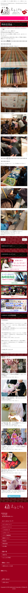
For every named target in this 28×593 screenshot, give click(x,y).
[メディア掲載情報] (14, 311)
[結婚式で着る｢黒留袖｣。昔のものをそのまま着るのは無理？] (14, 388)
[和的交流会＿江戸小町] (14, 284)
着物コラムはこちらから (14, 496)
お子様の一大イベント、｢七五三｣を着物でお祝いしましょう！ (13, 447)
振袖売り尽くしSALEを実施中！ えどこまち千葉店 (13, 375)
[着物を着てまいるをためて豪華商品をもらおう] (14, 270)
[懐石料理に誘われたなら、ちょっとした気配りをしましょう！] (14, 460)
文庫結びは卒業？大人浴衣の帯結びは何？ (13, 491)
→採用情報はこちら (5, 346)
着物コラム (17, 377)
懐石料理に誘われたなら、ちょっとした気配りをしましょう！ (13, 470)
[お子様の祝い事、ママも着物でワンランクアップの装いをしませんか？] (14, 412)
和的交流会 (17, 28)
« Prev (3, 239)
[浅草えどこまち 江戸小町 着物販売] (14, 10)
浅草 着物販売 (14, 425)
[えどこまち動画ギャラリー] (14, 298)
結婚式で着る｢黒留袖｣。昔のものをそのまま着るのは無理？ (13, 398)
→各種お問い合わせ (5, 352)
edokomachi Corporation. (15, 587)
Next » (24, 239)
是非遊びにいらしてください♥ (7, 234)
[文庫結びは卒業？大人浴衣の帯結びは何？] (14, 482)
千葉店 (13, 377)
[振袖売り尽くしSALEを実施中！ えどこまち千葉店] (14, 366)
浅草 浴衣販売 (13, 492)
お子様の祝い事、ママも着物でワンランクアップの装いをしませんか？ (13, 423)
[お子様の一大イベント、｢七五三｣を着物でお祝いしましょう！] (14, 436)
